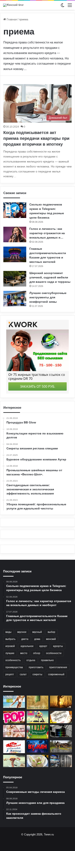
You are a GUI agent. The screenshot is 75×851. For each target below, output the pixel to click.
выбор (51, 632)
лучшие (9, 653)
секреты (37, 674)
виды (8, 632)
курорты (58, 646)
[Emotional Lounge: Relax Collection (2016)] (61, 702)
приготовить (36, 667)
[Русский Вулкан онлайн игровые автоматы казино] (38, 746)
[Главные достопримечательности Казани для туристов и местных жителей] (14, 254)
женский (51, 639)
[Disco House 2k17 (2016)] (14, 731)
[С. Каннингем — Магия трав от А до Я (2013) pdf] (38, 702)
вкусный (37, 632)
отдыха (30, 660)
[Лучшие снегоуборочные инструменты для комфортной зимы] (14, 298)
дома (37, 639)
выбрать (10, 639)
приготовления (58, 667)
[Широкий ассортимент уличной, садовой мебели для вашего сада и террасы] (14, 279)
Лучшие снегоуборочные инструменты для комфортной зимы (47, 297)
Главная (11, 19)
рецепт (9, 674)
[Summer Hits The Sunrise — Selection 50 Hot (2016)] (14, 702)
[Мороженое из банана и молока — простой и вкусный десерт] (38, 761)
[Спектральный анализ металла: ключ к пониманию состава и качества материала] (61, 731)
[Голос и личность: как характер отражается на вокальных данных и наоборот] (14, 234)
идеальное (27, 646)
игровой (10, 646)
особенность (13, 660)
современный (56, 674)
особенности (53, 653)
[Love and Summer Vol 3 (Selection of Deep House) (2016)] (38, 717)
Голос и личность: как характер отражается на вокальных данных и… (47, 233)
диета (24, 639)
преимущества (14, 667)
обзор (36, 653)
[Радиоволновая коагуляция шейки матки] (14, 761)
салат (23, 674)
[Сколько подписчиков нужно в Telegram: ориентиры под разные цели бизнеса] (14, 210)
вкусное (21, 632)
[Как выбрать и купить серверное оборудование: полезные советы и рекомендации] (61, 761)
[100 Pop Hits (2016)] (14, 717)
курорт (43, 646)
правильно (47, 660)
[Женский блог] (13, 5)
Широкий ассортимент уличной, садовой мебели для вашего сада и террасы (49, 277)
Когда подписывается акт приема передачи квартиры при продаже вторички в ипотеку (36, 138)
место (23, 653)
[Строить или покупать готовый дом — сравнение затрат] (61, 746)
